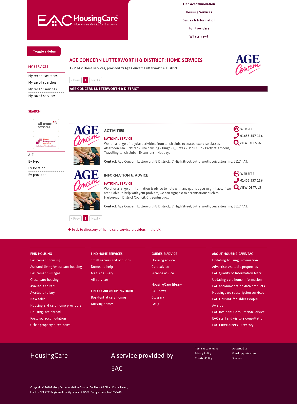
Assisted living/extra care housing (56, 266)
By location (36, 168)
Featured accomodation (48, 318)
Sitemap (237, 358)
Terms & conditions (206, 348)
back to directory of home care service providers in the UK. (116, 229)
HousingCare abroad (45, 312)
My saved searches (42, 82)
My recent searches (43, 76)
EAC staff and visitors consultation (238, 318)
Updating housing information (235, 260)
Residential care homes (108, 297)
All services (99, 279)
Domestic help (102, 266)
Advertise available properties (235, 266)
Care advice (160, 266)
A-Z (31, 155)
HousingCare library (167, 284)
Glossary (158, 297)
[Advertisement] (168, 107)
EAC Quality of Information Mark (237, 273)
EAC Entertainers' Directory (233, 325)
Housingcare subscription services (238, 292)
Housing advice (163, 260)
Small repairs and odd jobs (111, 260)
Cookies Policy (203, 358)
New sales (37, 299)
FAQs (155, 304)
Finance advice (163, 273)
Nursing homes (102, 304)
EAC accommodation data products (238, 286)
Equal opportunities (244, 353)
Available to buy (42, 292)
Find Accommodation (199, 4)
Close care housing (44, 279)
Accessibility (239, 348)
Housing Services (199, 12)
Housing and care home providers (55, 305)
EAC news (159, 291)
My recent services (42, 89)
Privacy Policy (203, 353)
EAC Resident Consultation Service (238, 312)
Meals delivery (102, 273)
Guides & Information (198, 20)
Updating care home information (237, 279)
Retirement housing (45, 260)
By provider (37, 175)
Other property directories (50, 325)
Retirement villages (45, 273)
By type (34, 161)
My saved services (42, 96)
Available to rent (43, 286)
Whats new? (199, 36)
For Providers (199, 28)
